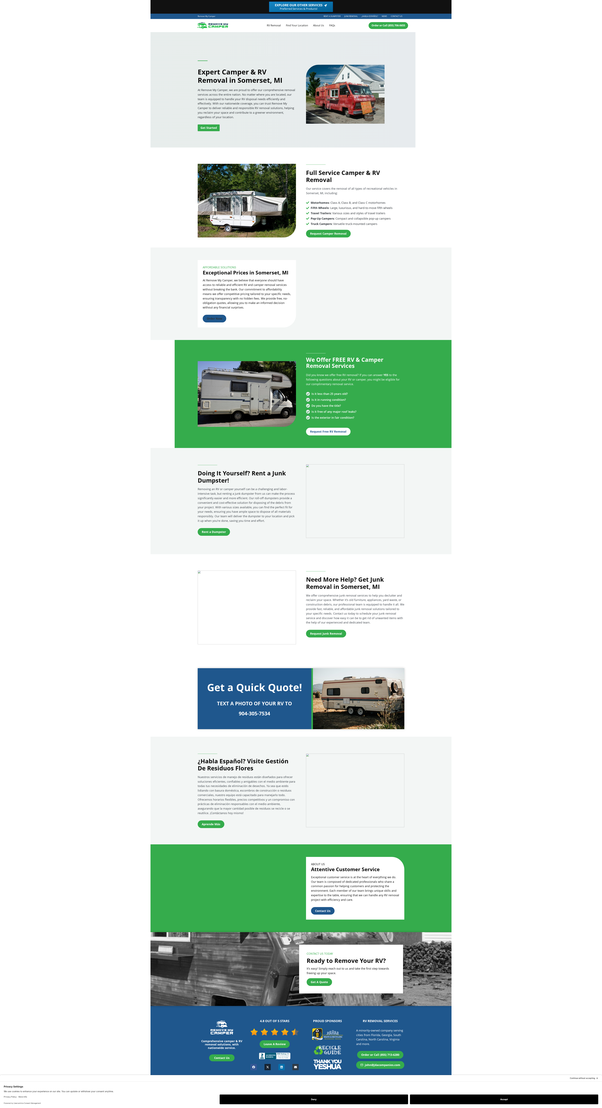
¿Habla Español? (371, 17)
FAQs (332, 25)
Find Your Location (297, 25)
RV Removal (274, 25)
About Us (318, 25)
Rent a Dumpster (333, 17)
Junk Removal (352, 17)
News (384, 16)
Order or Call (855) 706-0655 (388, 25)
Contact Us (396, 16)
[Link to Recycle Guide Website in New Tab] (327, 1050)
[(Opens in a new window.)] (274, 1056)
